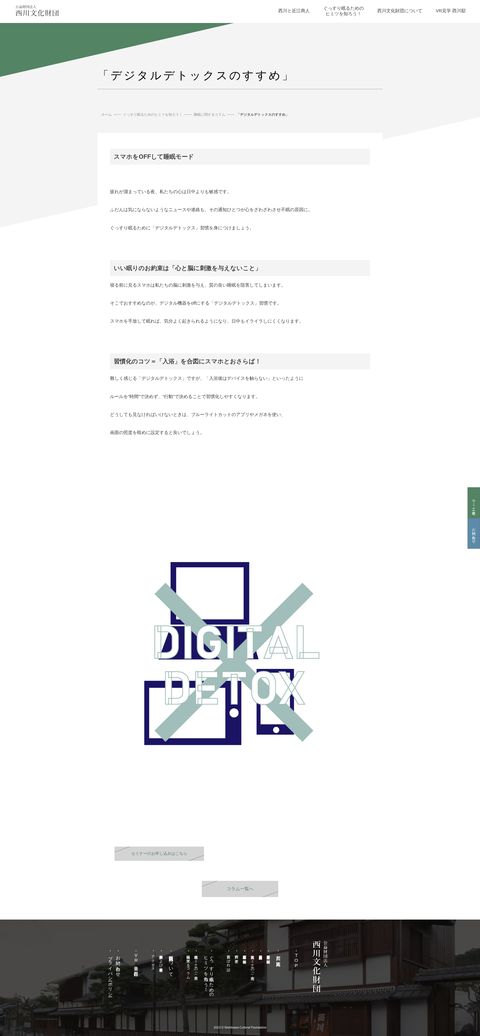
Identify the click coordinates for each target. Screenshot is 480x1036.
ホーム (106, 114)
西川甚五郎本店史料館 (260, 953)
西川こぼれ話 (229, 959)
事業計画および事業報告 (161, 959)
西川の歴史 (237, 955)
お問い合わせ (474, 533)
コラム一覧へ (240, 888)
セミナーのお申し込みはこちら (159, 853)
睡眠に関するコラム (209, 114)
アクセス (153, 961)
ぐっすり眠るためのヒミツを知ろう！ (152, 114)
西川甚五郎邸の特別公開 (244, 955)
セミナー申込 (474, 503)
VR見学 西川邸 (136, 961)
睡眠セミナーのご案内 (196, 963)
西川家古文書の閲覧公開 (268, 955)
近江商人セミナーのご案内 (252, 963)
